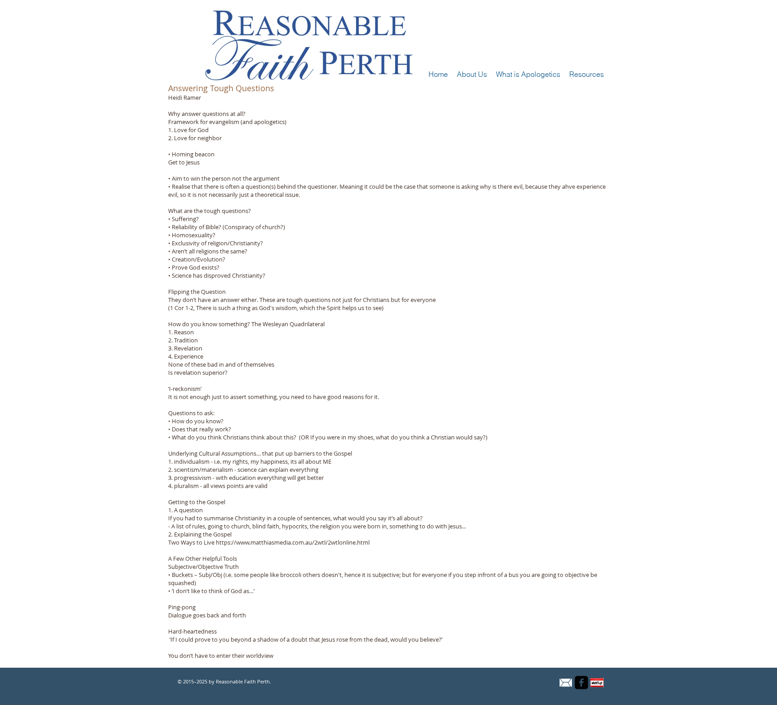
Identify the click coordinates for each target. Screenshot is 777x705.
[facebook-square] (581, 682)
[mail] (565, 682)
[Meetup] (597, 682)
